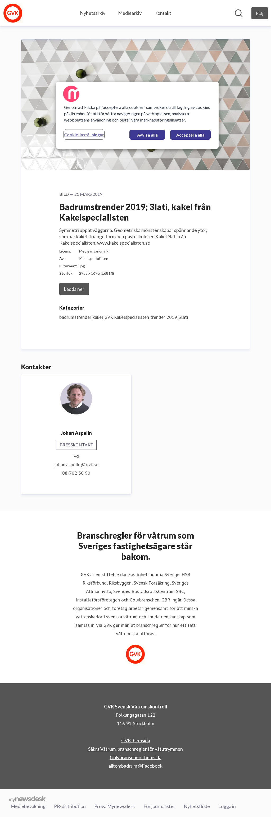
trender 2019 (163, 317)
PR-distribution (70, 806)
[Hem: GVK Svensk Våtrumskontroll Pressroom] (13, 13)
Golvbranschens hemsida (135, 757)
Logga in (227, 806)
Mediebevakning (28, 806)
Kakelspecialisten (131, 317)
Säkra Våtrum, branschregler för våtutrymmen (135, 749)
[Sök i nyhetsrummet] (238, 13)
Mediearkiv (130, 13)
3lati (183, 317)
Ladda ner (74, 289)
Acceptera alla (190, 134)
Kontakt (162, 13)
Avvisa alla (147, 134)
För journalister (159, 806)
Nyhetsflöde (197, 806)
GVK (109, 317)
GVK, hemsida (135, 740)
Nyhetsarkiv (92, 13)
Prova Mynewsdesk (114, 806)
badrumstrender (75, 317)
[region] (137, 115)
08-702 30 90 (76, 473)
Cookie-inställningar (84, 134)
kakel (98, 317)
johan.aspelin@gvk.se (76, 464)
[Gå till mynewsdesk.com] (27, 799)
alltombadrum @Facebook (135, 766)
